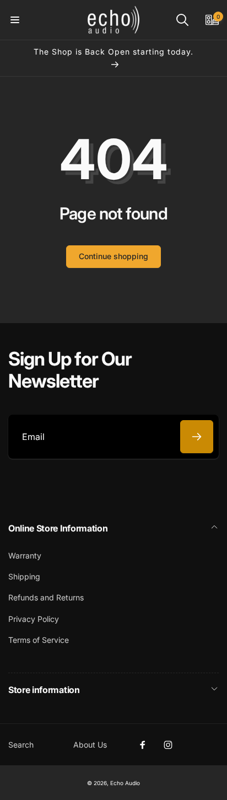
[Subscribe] (196, 436)
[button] (15, 20)
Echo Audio (125, 783)
